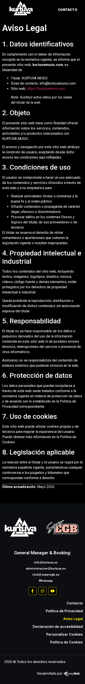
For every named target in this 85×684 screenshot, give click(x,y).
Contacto (75, 603)
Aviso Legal (73, 619)
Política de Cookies (66, 642)
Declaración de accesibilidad (58, 626)
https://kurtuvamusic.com (46, 89)
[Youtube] (52, 591)
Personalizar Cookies (64, 634)
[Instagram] (42, 591)
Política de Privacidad (64, 611)
